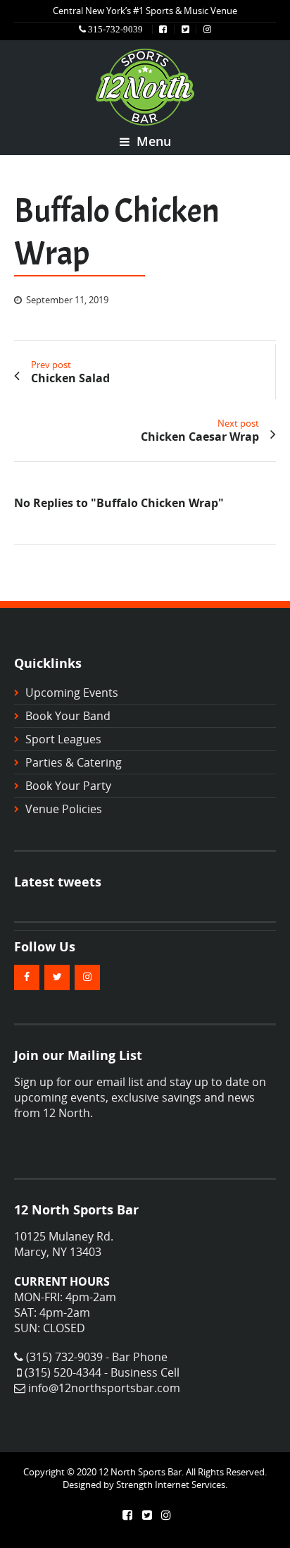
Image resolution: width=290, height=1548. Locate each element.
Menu (152, 141)
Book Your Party (68, 785)
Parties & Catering (73, 762)
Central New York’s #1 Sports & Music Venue (145, 10)
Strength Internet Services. (171, 1484)
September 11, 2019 (67, 299)
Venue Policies (63, 809)
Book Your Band (68, 716)
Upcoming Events (71, 692)
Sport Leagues (63, 739)
